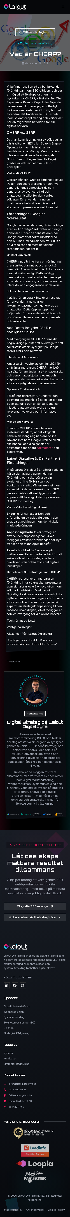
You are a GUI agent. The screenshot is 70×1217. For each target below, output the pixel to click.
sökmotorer (45, 448)
